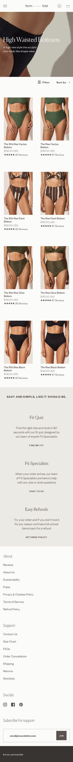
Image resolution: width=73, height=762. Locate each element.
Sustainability (11, 579)
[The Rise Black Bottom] (54, 342)
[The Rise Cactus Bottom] (54, 118)
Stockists (9, 678)
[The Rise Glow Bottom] (54, 267)
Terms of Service (13, 601)
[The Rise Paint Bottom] (54, 193)
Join (61, 735)
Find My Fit (36, 445)
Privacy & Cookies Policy (18, 594)
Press (6, 587)
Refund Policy (11, 609)
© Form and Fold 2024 (13, 754)
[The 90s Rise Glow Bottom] (18, 267)
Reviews (8, 564)
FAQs (6, 648)
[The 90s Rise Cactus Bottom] (18, 118)
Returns (8, 671)
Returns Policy (36, 537)
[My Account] (59, 6)
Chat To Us (36, 491)
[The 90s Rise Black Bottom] (18, 342)
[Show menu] (6, 6)
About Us (9, 572)
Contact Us (10, 634)
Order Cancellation (15, 656)
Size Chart (9, 641)
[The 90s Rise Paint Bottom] (18, 193)
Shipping (8, 663)
